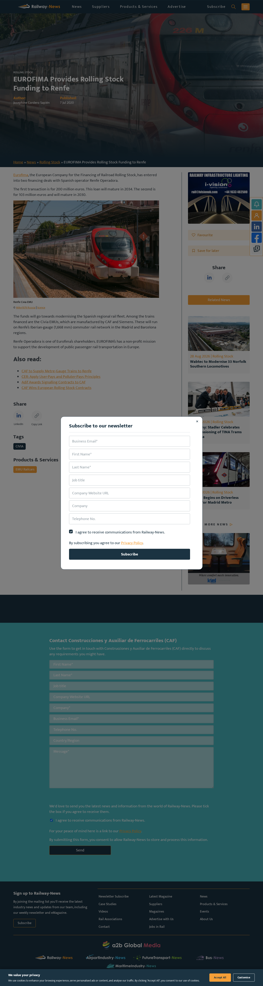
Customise (244, 977)
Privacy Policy (132, 543)
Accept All (220, 977)
